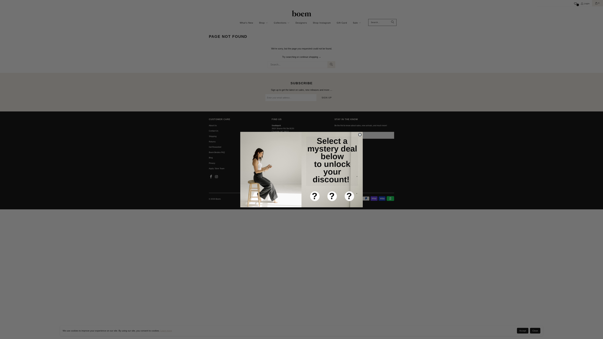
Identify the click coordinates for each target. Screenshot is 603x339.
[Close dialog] (359, 134)
